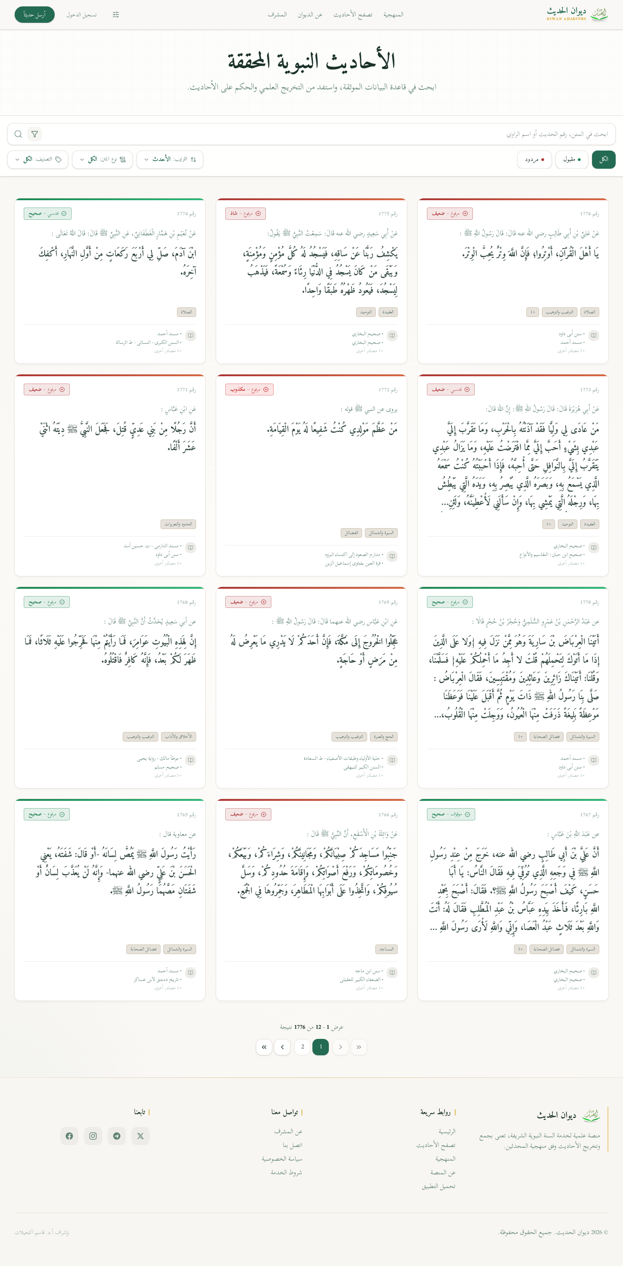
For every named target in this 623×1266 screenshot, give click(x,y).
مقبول (569, 159)
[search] (18, 134)
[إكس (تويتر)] (140, 1136)
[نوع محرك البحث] (34, 134)
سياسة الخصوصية (282, 1158)
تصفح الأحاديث (353, 14)
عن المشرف (288, 1131)
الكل (603, 159)
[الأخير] (264, 1047)
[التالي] (282, 1047)
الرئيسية (447, 1131)
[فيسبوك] (69, 1136)
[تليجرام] (117, 1136)
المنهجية (394, 14)
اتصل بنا (292, 1145)
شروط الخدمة (286, 1172)
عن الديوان (310, 14)
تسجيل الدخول (82, 14)
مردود (532, 159)
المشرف (277, 14)
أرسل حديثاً (35, 14)
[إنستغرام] (93, 1136)
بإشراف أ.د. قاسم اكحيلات (42, 1232)
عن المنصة (443, 1172)
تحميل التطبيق (439, 1186)
